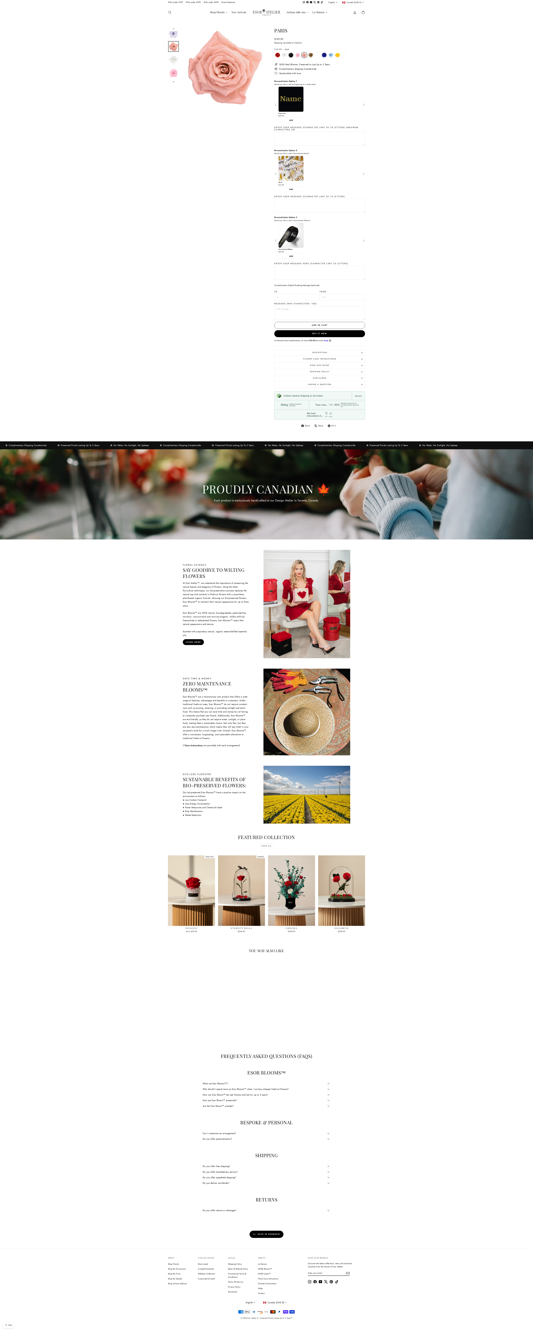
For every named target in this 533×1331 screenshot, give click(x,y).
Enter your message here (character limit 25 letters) (311, 263)
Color (281, 49)
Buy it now (319, 333)
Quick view (191, 923)
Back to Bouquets (268, 1234)
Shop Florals (217, 12)
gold (311, 55)
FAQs (260, 1288)
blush (304, 55)
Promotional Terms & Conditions (237, 1275)
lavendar (317, 55)
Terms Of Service (235, 1281)
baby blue (331, 55)
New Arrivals (239, 12)
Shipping (278, 42)
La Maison (318, 12)
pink (297, 55)
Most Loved (203, 1264)
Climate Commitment (267, 1283)
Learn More (193, 642)
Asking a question (319, 384)
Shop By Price (174, 1273)
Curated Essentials (206, 1268)
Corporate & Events (206, 1278)
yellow (337, 55)
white (284, 55)
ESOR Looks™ (264, 1273)
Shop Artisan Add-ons (177, 1283)
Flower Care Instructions (319, 359)
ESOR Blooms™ (265, 1268)
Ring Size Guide (319, 365)
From (323, 292)
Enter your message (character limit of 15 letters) (309, 196)
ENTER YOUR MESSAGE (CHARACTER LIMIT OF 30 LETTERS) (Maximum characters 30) (316, 128)
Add (291, 120)
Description (319, 352)
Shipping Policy (320, 371)
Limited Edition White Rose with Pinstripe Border (344, 55)
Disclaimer (319, 378)
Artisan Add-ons (296, 12)
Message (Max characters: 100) (295, 303)
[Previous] (276, 104)
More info (358, 396)
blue (324, 55)
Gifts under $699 (211, 2)
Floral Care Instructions (268, 1278)
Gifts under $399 (193, 2)
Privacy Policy (234, 1286)
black (291, 55)
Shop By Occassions (177, 1268)
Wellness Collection (206, 1273)
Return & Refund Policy (238, 1268)
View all (266, 846)
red (277, 55)
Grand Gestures (228, 2)
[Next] (363, 104)
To (275, 292)
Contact (261, 1293)
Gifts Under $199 (175, 2)
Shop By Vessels (175, 1278)
